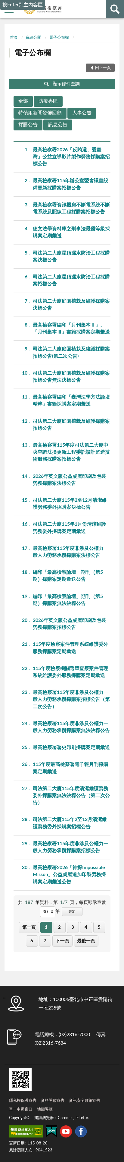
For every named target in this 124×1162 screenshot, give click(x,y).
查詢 (115, 9)
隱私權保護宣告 (22, 1101)
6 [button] (31, 941)
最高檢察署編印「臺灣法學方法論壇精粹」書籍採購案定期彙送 (71, 400)
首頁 (14, 38)
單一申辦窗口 (21, 1109)
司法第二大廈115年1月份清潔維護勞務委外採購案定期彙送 (69, 527)
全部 (23, 101)
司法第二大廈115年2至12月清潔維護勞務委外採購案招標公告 (70, 823)
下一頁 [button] (62, 941)
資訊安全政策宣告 (84, 1101)
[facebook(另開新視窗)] (81, 1132)
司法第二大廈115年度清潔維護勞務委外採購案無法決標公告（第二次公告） (71, 795)
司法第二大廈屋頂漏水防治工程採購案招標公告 (71, 280)
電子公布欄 (59, 38)
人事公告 (81, 112)
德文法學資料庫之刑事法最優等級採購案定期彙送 (71, 232)
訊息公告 (57, 124)
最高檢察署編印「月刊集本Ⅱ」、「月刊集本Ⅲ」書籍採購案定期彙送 (71, 328)
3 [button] (72, 927)
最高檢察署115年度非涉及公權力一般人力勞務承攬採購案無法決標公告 (71, 727)
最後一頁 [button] (86, 941)
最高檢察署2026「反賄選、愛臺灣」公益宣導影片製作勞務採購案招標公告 (71, 156)
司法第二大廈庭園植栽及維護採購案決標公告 (71, 304)
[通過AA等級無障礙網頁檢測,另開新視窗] (26, 1132)
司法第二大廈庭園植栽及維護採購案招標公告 (71, 425)
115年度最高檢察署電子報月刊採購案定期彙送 (70, 768)
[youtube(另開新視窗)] (66, 1132)
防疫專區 (48, 101)
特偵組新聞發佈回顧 (40, 112)
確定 (72, 911)
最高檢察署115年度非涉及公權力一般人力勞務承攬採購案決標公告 (70, 552)
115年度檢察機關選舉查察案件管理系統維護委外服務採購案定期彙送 (70, 672)
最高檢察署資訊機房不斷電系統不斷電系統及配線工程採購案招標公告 (71, 208)
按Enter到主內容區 (22, 4)
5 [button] (99, 927)
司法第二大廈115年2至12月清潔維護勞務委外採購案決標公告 (70, 504)
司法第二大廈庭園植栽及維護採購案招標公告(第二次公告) (71, 352)
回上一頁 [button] (103, 68)
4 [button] (86, 927)
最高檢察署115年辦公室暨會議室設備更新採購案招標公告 (70, 184)
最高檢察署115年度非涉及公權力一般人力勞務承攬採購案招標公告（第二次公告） (71, 699)
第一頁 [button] (29, 927)
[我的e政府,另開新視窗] (51, 1132)
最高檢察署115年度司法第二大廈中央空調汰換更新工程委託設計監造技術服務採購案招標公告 (71, 452)
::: (9, 29)
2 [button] (59, 927)
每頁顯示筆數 (92, 902)
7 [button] (45, 941)
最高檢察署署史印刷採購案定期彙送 (71, 747)
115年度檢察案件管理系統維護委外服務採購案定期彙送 (70, 648)
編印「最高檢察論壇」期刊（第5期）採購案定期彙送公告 (68, 576)
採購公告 (28, 124)
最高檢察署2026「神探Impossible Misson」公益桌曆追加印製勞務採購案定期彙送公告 (69, 874)
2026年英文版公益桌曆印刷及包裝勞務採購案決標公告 (69, 480)
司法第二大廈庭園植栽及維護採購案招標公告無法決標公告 (71, 376)
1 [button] (46, 927)
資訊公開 (33, 38)
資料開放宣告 (52, 1101)
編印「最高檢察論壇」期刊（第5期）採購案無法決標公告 (68, 600)
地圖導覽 (45, 1109)
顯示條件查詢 (66, 84)
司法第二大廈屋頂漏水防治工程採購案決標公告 (71, 256)
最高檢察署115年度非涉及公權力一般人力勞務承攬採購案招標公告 (70, 847)
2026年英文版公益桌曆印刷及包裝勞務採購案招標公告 (69, 624)
